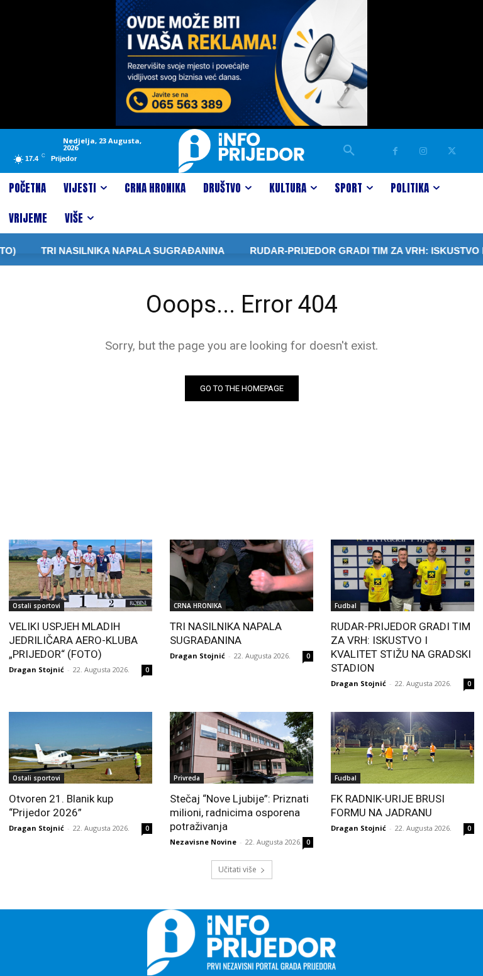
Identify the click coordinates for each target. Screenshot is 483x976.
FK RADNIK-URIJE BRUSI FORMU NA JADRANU (388, 805)
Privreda (187, 778)
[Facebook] (395, 151)
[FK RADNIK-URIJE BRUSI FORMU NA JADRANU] (402, 748)
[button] (349, 151)
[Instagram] (424, 151)
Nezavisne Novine (203, 841)
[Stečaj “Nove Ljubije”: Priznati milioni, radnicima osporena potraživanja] (241, 748)
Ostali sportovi (36, 605)
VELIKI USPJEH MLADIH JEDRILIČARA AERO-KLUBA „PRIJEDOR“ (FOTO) (73, 640)
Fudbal (346, 605)
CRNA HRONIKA (198, 605)
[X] (452, 151)
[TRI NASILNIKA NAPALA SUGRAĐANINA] (241, 575)
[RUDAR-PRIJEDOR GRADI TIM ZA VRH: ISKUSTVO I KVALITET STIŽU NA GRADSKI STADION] (402, 575)
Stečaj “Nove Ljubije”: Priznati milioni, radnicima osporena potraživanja (239, 812)
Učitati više (237, 869)
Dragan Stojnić (36, 669)
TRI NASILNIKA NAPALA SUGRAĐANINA (119, 250)
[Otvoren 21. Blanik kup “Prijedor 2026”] (80, 748)
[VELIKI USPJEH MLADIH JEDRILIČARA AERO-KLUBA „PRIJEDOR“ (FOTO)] (80, 575)
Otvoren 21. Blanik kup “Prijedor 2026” (61, 805)
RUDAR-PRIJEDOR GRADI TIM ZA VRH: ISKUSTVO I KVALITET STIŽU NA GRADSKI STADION (401, 647)
